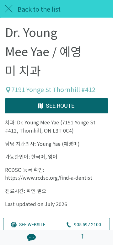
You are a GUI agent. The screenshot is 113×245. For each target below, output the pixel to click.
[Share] (82, 237)
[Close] (9, 9)
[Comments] (30, 237)
